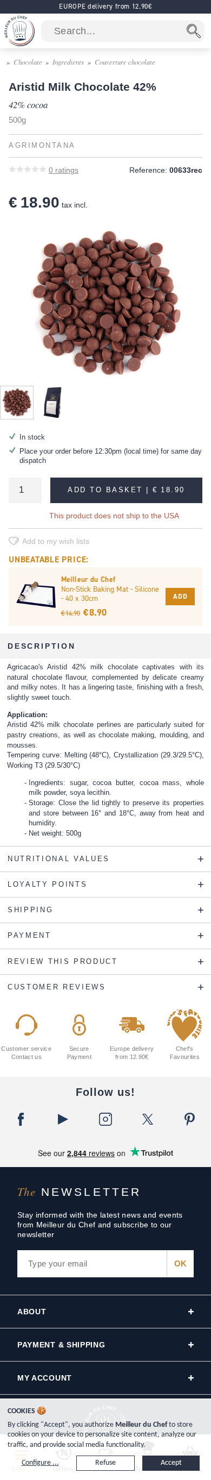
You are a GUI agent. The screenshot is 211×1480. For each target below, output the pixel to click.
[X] (148, 1119)
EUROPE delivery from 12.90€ (105, 6)
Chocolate (28, 61)
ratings (63, 170)
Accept (171, 1463)
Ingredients (68, 61)
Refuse (105, 1463)
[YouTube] (63, 1119)
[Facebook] (21, 1119)
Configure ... (40, 1463)
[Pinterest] (190, 1119)
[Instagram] (105, 1119)
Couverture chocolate (125, 61)
